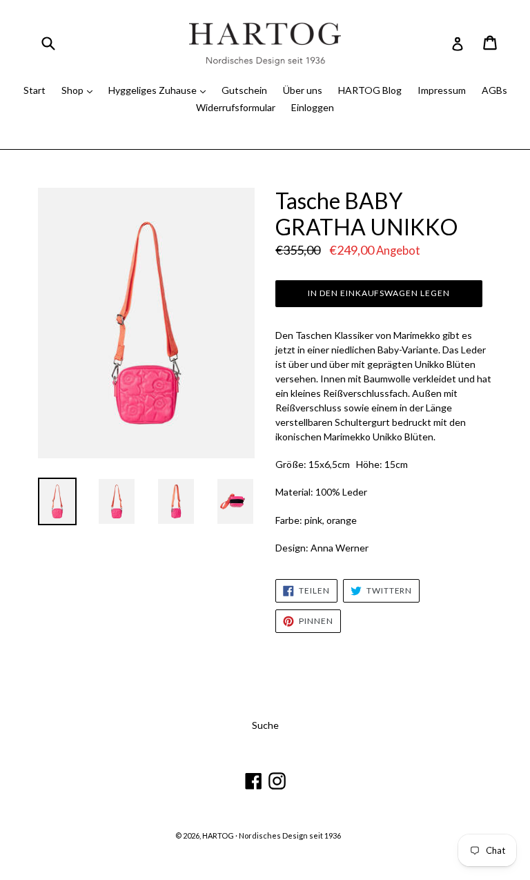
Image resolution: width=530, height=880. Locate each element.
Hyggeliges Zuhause (153, 90)
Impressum (442, 90)
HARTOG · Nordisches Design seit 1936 (271, 835)
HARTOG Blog (370, 90)
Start (34, 90)
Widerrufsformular (235, 107)
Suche (265, 725)
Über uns (302, 90)
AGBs (494, 90)
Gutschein (244, 90)
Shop (73, 90)
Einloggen (312, 107)
